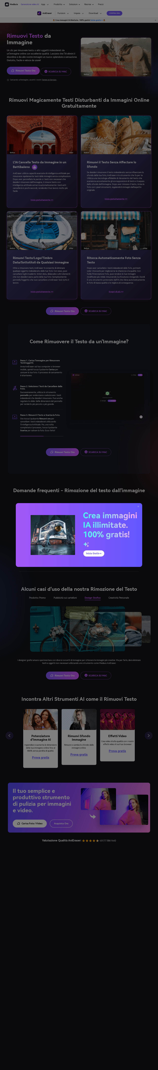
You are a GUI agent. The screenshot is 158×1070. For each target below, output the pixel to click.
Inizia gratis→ (93, 553)
